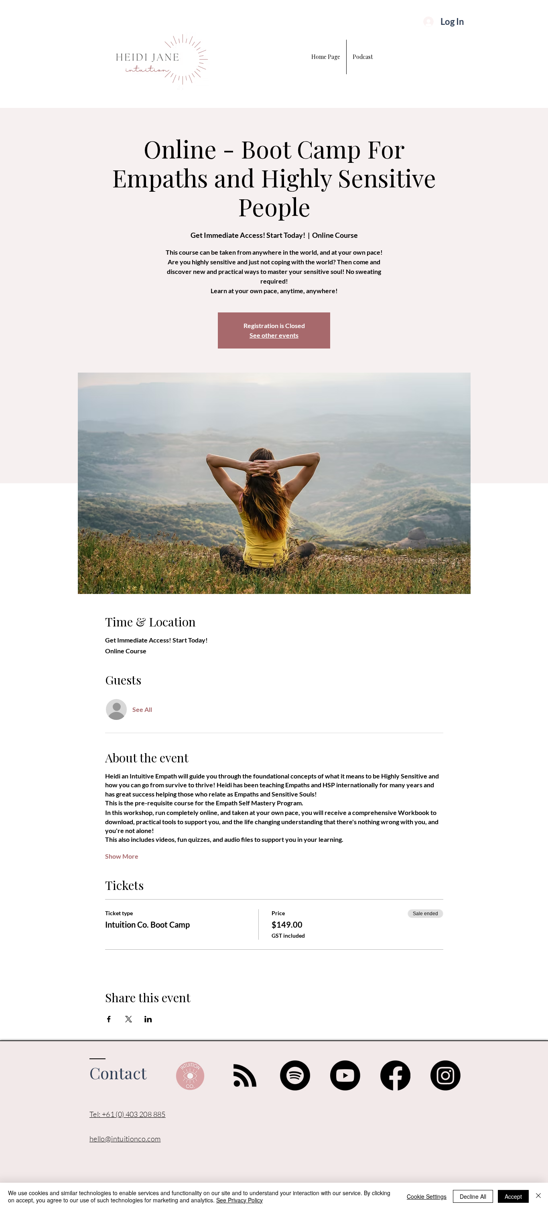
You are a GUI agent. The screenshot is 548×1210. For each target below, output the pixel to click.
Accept (513, 1196)
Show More (121, 856)
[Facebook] (395, 1075)
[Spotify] (295, 1075)
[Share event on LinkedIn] (148, 1019)
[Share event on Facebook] (109, 1019)
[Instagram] (445, 1075)
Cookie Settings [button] (427, 1196)
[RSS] (245, 1075)
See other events (274, 335)
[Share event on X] (128, 1019)
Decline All (473, 1196)
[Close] (538, 1196)
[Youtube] (345, 1075)
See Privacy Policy (239, 1200)
